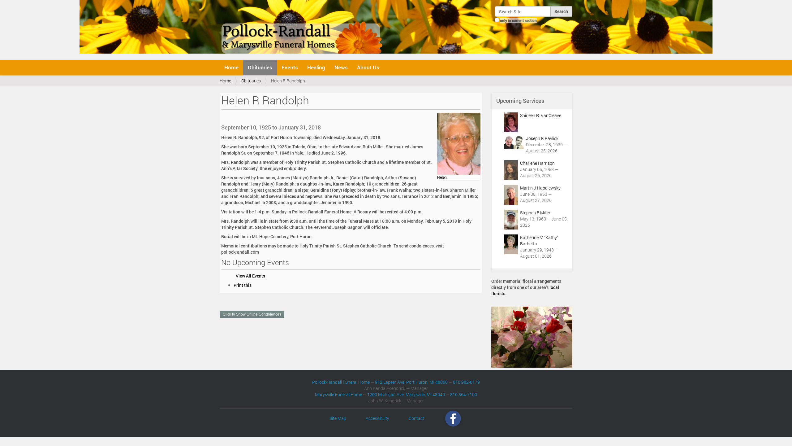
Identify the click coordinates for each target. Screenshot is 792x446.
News (341, 67)
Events (290, 67)
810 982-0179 (466, 382)
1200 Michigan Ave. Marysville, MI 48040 (406, 394)
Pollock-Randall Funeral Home (341, 382)
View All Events (250, 276)
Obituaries (260, 67)
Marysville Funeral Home (338, 394)
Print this (243, 285)
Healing (316, 67)
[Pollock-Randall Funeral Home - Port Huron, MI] (302, 29)
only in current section (518, 20)
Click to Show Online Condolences (252, 314)
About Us (368, 67)
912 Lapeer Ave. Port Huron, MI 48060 (411, 382)
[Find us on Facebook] (453, 418)
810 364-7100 (463, 394)
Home (231, 67)
